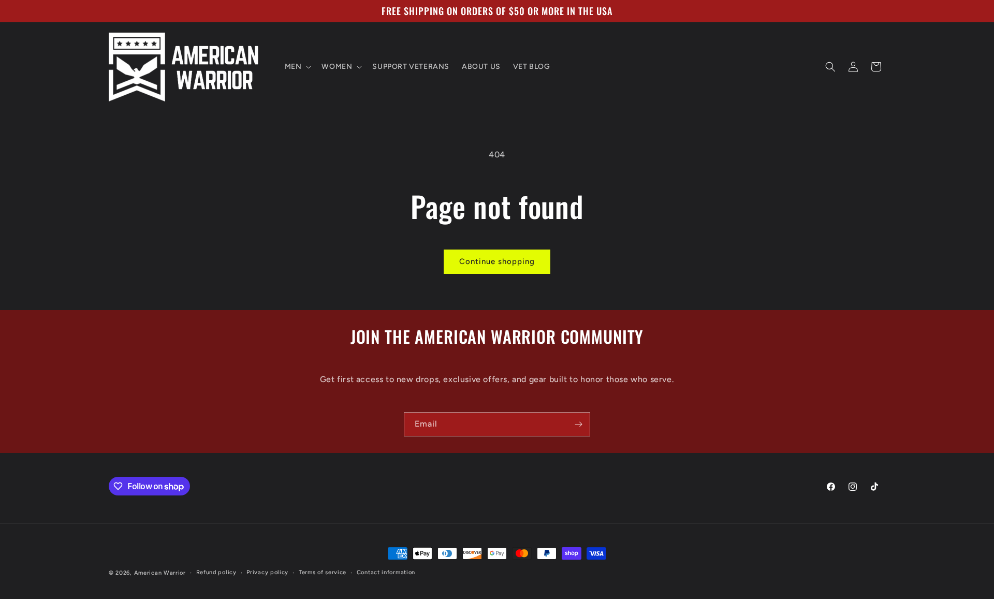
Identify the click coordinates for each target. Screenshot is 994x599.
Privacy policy (267, 572)
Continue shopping (497, 261)
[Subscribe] (578, 424)
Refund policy (216, 572)
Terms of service (322, 572)
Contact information (386, 572)
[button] (297, 67)
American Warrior (160, 572)
